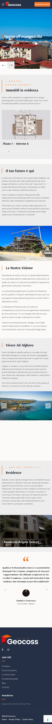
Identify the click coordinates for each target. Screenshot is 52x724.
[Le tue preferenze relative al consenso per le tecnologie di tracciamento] (47, 720)
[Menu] (3, 4)
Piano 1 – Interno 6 (16, 144)
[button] (42, 4)
